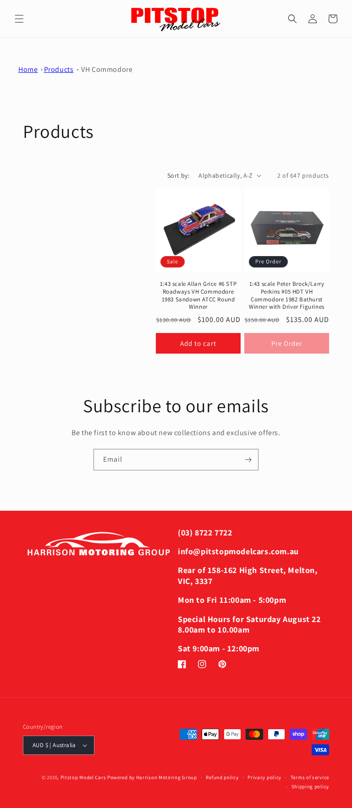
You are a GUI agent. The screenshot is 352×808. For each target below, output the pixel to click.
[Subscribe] (248, 459)
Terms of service (310, 777)
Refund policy (222, 777)
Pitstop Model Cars (83, 777)
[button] (19, 19)
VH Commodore (106, 69)
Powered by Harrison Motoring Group (152, 777)
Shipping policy (311, 786)
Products (59, 69)
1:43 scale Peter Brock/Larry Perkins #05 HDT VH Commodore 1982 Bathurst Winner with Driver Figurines (286, 295)
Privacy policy (264, 777)
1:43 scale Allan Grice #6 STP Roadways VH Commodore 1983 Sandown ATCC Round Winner (198, 295)
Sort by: (178, 175)
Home (28, 69)
